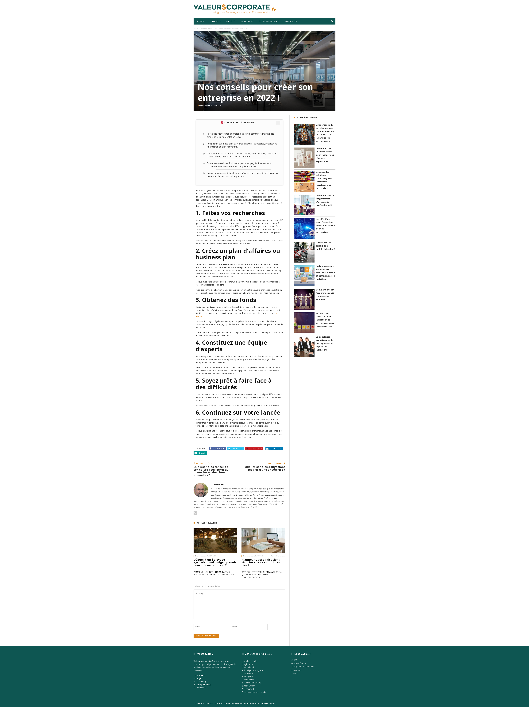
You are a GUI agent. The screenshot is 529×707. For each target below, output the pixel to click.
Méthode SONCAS (252, 682)
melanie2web (250, 661)
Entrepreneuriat (269, 21)
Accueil (200, 21)
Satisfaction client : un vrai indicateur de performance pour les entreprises (325, 320)
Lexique (294, 660)
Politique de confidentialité (302, 667)
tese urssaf (249, 685)
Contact (294, 674)
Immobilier (291, 21)
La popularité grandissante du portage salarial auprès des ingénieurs (324, 343)
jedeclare (248, 673)
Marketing (247, 21)
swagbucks (249, 676)
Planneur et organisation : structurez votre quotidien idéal (260, 562)
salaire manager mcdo (255, 692)
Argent (230, 21)
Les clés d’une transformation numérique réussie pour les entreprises (325, 225)
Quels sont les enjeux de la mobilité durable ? (325, 245)
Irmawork (249, 689)
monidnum (249, 679)
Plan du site (296, 670)
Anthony (219, 484)
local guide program (253, 670)
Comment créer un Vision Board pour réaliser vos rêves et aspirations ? (325, 155)
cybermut (248, 664)
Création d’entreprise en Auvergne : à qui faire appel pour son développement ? (261, 574)
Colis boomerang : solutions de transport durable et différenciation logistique (325, 272)
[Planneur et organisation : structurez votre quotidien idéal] (263, 540)
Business (216, 21)
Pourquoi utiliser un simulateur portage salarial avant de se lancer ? (214, 573)
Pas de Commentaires (278, 556)
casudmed (249, 667)
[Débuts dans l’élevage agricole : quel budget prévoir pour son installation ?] (215, 540)
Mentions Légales (298, 663)
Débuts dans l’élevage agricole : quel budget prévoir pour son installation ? (215, 562)
